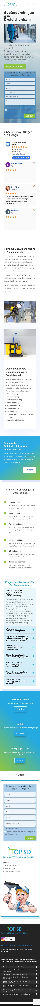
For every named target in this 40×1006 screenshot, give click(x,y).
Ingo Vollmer (15, 187)
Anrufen (20, 709)
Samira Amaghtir (16, 163)
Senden (29, 116)
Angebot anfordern (15, 66)
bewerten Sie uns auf (20, 157)
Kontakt (20, 733)
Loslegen (29, 470)
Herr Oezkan (15, 210)
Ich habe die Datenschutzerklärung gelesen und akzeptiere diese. (17, 111)
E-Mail (20, 760)
